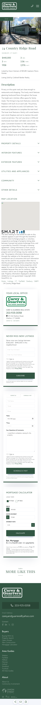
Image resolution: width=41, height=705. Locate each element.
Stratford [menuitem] (5, 666)
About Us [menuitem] (5, 682)
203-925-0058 (14, 312)
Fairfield (22, 281)
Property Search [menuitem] (8, 638)
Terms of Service (11, 478)
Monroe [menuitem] (5, 662)
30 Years (11, 501)
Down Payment (11, 514)
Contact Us (9, 320)
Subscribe (20, 376)
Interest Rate (10, 522)
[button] (3, 30)
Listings (10, 281)
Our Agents (16, 320)
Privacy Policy (18, 368)
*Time (8, 423)
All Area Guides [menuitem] (7, 671)
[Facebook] (3, 624)
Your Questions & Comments (15, 430)
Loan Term (10, 497)
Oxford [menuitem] (4, 664)
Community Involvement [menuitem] (11, 684)
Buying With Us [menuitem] (7, 636)
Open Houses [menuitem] (7, 640)
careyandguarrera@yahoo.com (18, 616)
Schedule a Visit (27, 395)
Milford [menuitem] (4, 660)
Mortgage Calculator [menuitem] (9, 644)
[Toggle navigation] (37, 6)
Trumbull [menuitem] (5, 668)
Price (8, 506)
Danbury (29, 281)
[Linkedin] (6, 624)
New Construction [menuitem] (8, 642)
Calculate (20, 533)
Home (3, 281)
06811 (36, 281)
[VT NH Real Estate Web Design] (20, 691)
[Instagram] (13, 624)
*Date (8, 416)
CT (16, 281)
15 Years (20, 501)
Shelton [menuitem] (5, 655)
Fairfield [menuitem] (5, 658)
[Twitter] (9, 624)
